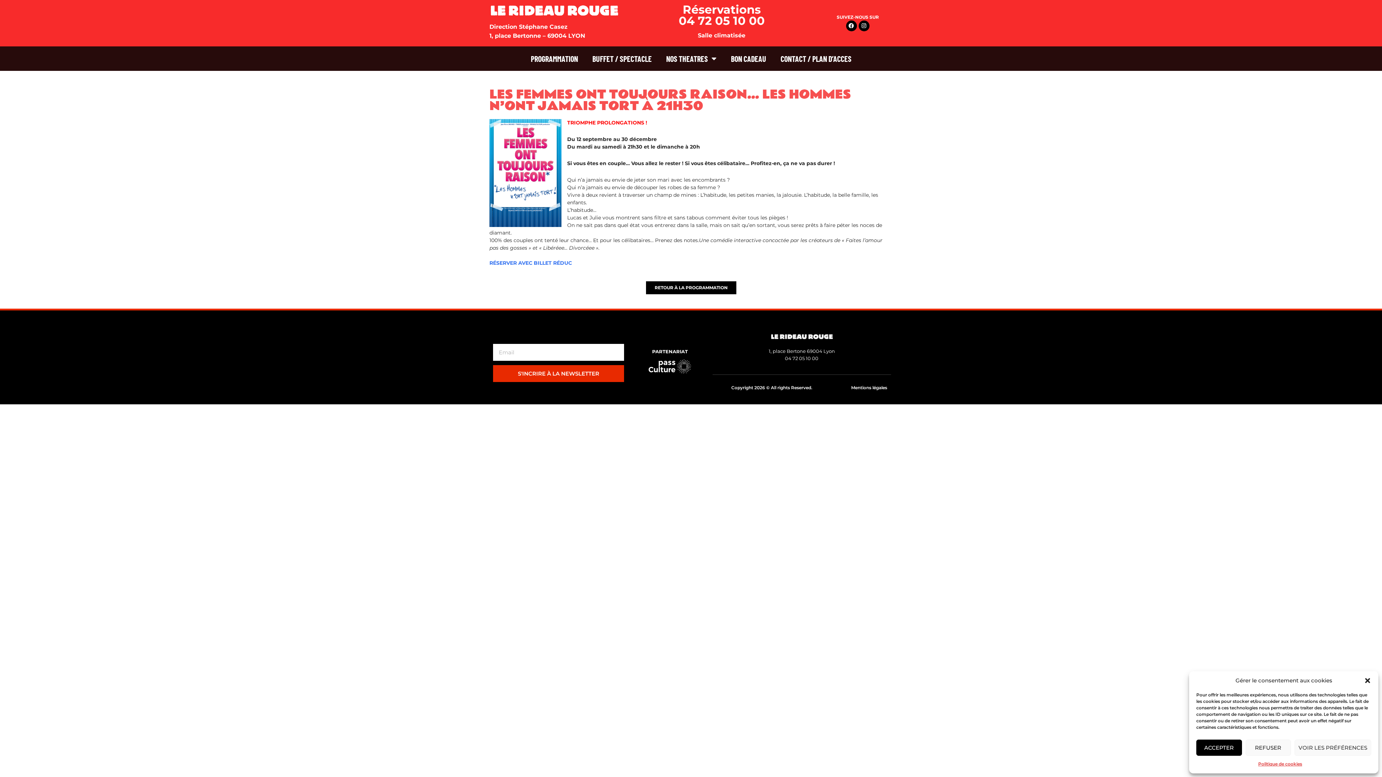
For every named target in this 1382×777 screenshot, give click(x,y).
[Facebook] (851, 26)
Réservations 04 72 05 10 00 (722, 15)
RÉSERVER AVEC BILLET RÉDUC (530, 263)
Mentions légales (869, 387)
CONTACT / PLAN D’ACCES (816, 58)
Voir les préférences (1333, 747)
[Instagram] (864, 26)
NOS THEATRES (687, 58)
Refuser (1268, 747)
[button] (1367, 680)
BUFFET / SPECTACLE (622, 58)
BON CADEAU (748, 58)
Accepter (1219, 747)
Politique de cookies (1280, 764)
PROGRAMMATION (554, 58)
